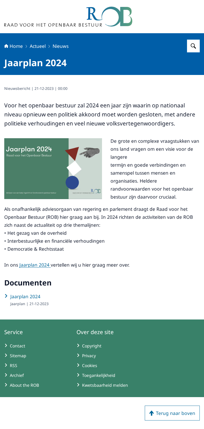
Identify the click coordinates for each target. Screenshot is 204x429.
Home (16, 46)
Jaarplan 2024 (35, 265)
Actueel (38, 46)
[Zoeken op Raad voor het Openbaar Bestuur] (193, 46)
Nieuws (61, 46)
